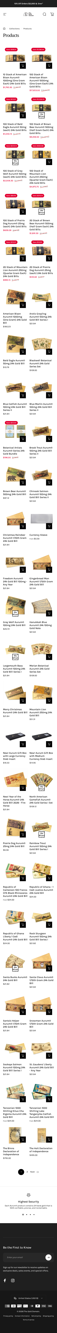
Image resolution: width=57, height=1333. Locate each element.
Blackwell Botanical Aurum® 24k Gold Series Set (40, 363)
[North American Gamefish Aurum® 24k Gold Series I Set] (41, 780)
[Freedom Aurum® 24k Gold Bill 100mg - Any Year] (15, 562)
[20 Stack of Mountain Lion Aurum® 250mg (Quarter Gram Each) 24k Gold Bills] (15, 251)
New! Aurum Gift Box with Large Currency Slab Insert (14, 755)
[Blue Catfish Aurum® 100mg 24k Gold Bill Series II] (15, 388)
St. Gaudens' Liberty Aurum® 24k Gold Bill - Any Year (41, 1067)
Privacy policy (8, 1316)
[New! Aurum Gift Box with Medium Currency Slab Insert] (41, 737)
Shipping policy (48, 1316)
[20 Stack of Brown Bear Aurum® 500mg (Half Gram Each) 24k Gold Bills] (41, 204)
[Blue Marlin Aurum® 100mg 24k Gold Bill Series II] (41, 388)
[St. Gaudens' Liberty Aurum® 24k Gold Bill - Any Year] (41, 1048)
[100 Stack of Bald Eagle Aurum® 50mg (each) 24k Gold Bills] (15, 108)
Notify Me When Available (41, 115)
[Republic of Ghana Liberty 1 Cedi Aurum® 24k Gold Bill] (15, 917)
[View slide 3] (30, 1214)
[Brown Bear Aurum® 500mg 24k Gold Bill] (15, 475)
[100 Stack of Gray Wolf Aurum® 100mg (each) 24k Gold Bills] (15, 154)
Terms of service (28, 1320)
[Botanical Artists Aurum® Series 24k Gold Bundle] (15, 431)
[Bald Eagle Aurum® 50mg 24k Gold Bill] (15, 344)
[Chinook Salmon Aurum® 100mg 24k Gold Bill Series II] (41, 475)
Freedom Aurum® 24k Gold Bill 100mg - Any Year (15, 581)
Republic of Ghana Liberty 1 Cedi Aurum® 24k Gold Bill (15, 936)
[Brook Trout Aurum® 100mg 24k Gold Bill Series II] (41, 431)
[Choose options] (49, 526)
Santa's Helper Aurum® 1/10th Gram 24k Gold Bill (14, 1023)
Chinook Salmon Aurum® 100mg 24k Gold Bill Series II (40, 494)
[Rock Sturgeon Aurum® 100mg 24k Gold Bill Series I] (41, 917)
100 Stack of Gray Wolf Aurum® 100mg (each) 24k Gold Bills (14, 173)
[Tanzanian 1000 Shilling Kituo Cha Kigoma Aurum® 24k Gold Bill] (15, 1092)
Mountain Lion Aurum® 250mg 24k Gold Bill (40, 712)
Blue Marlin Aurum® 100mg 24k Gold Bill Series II (41, 407)
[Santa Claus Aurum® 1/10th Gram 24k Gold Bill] (41, 961)
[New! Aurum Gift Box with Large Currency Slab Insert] (15, 737)
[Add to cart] (23, 66)
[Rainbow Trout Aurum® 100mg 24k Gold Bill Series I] (41, 827)
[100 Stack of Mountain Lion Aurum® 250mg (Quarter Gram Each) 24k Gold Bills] (41, 154)
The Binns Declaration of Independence (11, 1151)
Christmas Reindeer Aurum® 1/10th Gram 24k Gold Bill (14, 537)
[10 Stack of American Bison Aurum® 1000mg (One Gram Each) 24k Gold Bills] (15, 58)
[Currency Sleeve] (41, 518)
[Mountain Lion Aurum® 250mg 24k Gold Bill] (41, 693)
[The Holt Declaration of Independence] (41, 1135)
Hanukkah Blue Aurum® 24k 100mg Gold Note (40, 625)
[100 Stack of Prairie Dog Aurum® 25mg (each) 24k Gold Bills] (15, 204)
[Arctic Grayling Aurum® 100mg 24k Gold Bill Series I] (41, 297)
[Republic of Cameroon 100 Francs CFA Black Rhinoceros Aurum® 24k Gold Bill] (15, 870)
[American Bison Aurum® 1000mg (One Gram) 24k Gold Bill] (15, 297)
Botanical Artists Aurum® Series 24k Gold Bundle (14, 450)
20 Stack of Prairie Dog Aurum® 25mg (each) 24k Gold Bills (41, 270)
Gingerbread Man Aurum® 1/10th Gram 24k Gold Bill (41, 581)
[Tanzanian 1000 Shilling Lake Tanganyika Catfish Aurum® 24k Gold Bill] (41, 1092)
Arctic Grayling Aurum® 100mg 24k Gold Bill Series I (40, 316)
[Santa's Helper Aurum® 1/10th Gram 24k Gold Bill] (15, 1004)
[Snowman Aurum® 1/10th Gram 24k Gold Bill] (41, 1004)
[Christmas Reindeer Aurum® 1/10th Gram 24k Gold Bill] (15, 518)
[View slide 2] (27, 1214)
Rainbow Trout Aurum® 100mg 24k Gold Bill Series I (40, 846)
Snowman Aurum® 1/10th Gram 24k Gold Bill (41, 1023)
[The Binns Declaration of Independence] (15, 1135)
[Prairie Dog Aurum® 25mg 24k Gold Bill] (15, 827)
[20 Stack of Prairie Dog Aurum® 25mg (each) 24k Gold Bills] (41, 251)
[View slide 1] (23, 1214)
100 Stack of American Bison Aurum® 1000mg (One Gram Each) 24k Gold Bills (41, 80)
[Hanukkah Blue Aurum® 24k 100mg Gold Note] (41, 606)
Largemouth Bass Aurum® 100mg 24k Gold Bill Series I (14, 668)
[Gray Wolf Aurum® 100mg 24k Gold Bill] (15, 606)
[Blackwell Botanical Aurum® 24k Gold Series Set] (41, 344)
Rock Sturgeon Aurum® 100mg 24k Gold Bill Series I (40, 936)
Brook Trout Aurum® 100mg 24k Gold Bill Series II (40, 450)
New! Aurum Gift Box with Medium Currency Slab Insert (41, 755)
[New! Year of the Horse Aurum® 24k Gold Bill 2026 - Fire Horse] (15, 780)
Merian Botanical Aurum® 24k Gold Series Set (39, 668)
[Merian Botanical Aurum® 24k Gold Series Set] (41, 649)
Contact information (22, 1316)
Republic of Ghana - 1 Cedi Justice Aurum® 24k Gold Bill (41, 889)
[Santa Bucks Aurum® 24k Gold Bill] (15, 961)
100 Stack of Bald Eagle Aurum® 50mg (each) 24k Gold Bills (14, 127)
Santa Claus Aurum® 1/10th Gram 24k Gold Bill (41, 980)
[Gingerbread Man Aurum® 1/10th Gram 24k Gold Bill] (41, 562)
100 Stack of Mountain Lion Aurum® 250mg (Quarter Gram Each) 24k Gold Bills (41, 176)
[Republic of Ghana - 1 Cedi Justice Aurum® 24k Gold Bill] (41, 870)
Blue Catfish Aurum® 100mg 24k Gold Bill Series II (15, 407)
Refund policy (36, 1316)
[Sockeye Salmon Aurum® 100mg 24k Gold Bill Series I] (15, 1048)
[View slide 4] (34, 1214)
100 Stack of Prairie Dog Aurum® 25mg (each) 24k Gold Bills (14, 223)
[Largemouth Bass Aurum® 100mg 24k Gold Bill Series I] (15, 649)
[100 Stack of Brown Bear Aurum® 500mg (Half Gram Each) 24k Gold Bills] (41, 108)
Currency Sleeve (38, 534)
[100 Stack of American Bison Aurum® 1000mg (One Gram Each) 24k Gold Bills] (41, 58)
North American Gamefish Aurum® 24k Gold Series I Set (41, 799)
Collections (14, 28)
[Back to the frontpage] (4, 28)
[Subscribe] (48, 1257)
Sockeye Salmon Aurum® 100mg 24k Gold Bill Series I (14, 1067)
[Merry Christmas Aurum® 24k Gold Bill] (15, 693)
